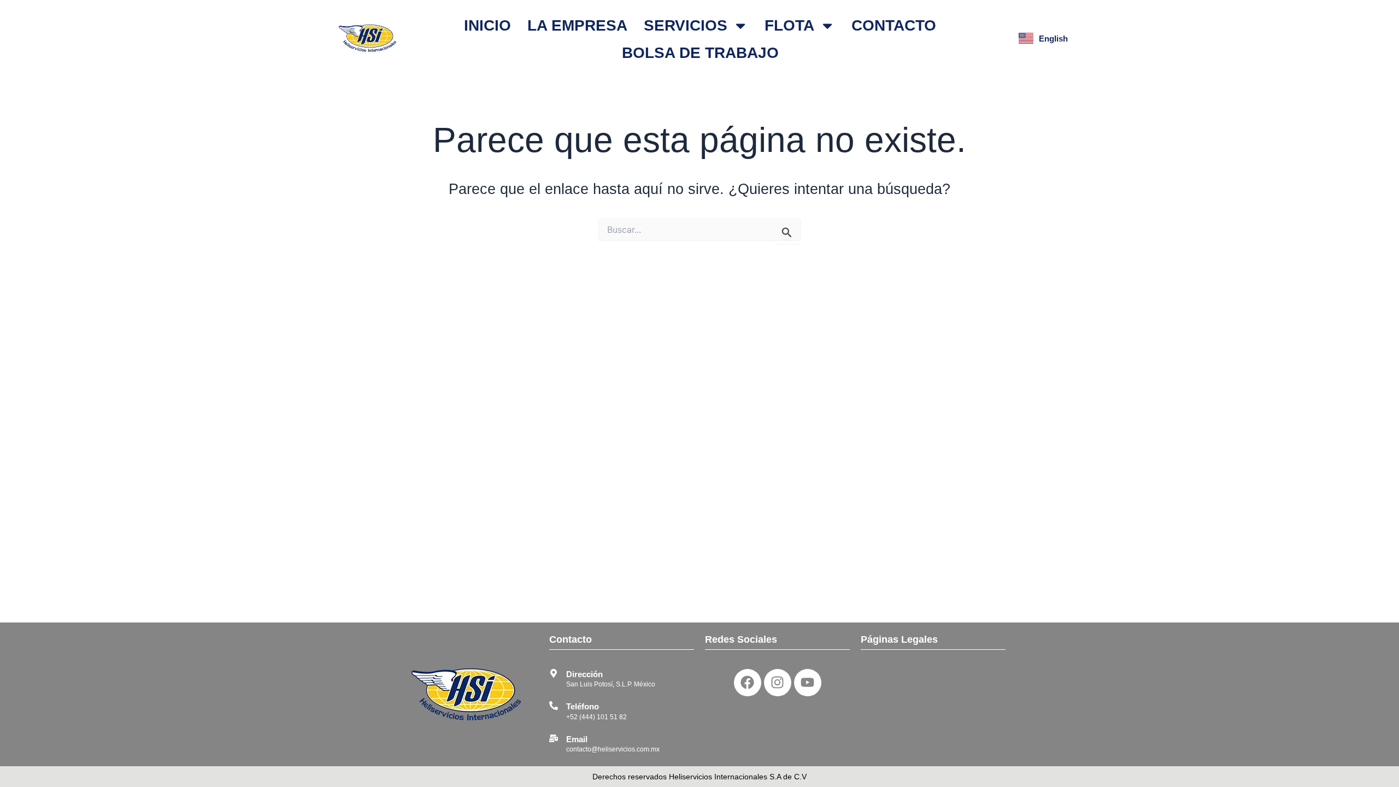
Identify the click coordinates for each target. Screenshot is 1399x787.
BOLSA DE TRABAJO (700, 52)
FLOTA (789, 25)
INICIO (487, 25)
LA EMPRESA (577, 25)
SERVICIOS (685, 25)
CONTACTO (893, 25)
